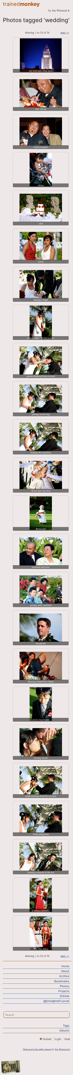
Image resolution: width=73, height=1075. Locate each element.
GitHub (64, 996)
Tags (66, 1025)
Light (57, 1039)
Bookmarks (61, 981)
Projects (63, 991)
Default (47, 1039)
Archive (64, 976)
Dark (67, 1039)
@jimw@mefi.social (56, 1001)
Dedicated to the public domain (37, 1049)
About (65, 971)
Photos (64, 986)
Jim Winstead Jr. (62, 1049)
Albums (64, 1030)
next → (65, 32)
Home (65, 966)
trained (21, 4)
